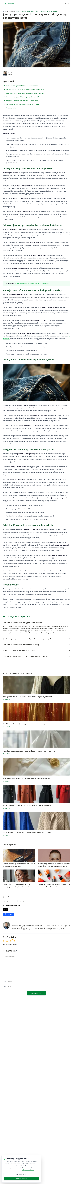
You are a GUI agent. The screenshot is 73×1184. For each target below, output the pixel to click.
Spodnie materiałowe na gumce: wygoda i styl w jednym (31, 283)
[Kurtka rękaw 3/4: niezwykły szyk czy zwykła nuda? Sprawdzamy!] (36, 821)
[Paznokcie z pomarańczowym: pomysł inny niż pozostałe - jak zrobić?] (54, 876)
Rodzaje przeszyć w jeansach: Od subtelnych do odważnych (25, 93)
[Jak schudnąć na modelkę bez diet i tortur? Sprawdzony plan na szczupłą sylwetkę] (54, 855)
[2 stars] (7, 940)
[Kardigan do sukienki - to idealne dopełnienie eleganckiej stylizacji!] (36, 685)
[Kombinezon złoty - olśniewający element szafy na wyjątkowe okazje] (36, 712)
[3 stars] (9, 940)
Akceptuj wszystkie (21, 1178)
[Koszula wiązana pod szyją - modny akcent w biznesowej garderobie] (36, 739)
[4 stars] (12, 940)
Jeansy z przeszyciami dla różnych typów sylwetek (22, 97)
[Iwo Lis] (5, 73)
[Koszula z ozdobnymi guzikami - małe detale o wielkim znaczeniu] (36, 767)
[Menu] (65, 3)
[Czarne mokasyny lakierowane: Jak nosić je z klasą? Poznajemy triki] (19, 855)
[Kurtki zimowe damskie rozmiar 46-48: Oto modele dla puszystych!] (36, 794)
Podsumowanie (11, 108)
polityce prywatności (28, 1170)
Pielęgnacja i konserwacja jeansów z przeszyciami (22, 100)
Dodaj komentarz (36, 993)
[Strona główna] (3, 11)
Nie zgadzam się (21, 1174)
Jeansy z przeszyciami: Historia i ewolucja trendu (22, 86)
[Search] (68, 3)
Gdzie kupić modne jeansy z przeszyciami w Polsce (22, 104)
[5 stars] (15, 940)
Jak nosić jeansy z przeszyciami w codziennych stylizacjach (25, 89)
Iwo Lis (10, 72)
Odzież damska (10, 11)
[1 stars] (4, 940)
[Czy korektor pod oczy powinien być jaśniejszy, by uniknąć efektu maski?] (19, 876)
